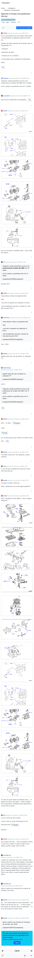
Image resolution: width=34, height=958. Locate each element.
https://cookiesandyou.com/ (12, 939)
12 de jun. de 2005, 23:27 (22, 839)
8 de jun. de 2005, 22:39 (22, 353)
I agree (17, 943)
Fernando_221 (7, 855)
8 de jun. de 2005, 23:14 (15, 370)
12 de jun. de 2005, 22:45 (22, 495)
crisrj (4, 466)
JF (4, 262)
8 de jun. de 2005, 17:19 (23, 95)
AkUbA (5, 110)
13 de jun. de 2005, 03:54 (15, 885)
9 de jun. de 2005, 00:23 (22, 419)
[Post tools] (31, 73)
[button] (2, 955)
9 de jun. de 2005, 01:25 (21, 452)
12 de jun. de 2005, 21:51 (20, 466)
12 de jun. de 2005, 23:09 (20, 815)
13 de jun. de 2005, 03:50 (15, 857)
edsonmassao (7, 367)
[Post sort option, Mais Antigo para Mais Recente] (3, 28)
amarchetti (6, 95)
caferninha (6, 317)
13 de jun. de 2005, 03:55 (22, 900)
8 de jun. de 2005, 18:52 (21, 293)
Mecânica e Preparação (9, 19)
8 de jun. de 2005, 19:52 (23, 317)
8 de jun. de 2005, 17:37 (21, 110)
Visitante (5, 78)
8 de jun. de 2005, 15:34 (22, 78)
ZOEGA (5, 33)
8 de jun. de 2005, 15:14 (21, 33)
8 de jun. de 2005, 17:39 (18, 262)
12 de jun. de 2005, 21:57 (22, 480)
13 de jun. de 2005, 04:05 (22, 918)
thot (4, 815)
